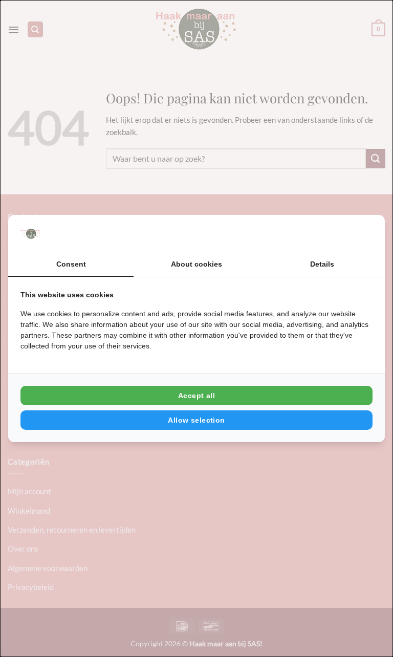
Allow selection (196, 420)
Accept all (196, 395)
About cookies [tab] (196, 264)
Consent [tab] (71, 264)
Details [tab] (322, 264)
